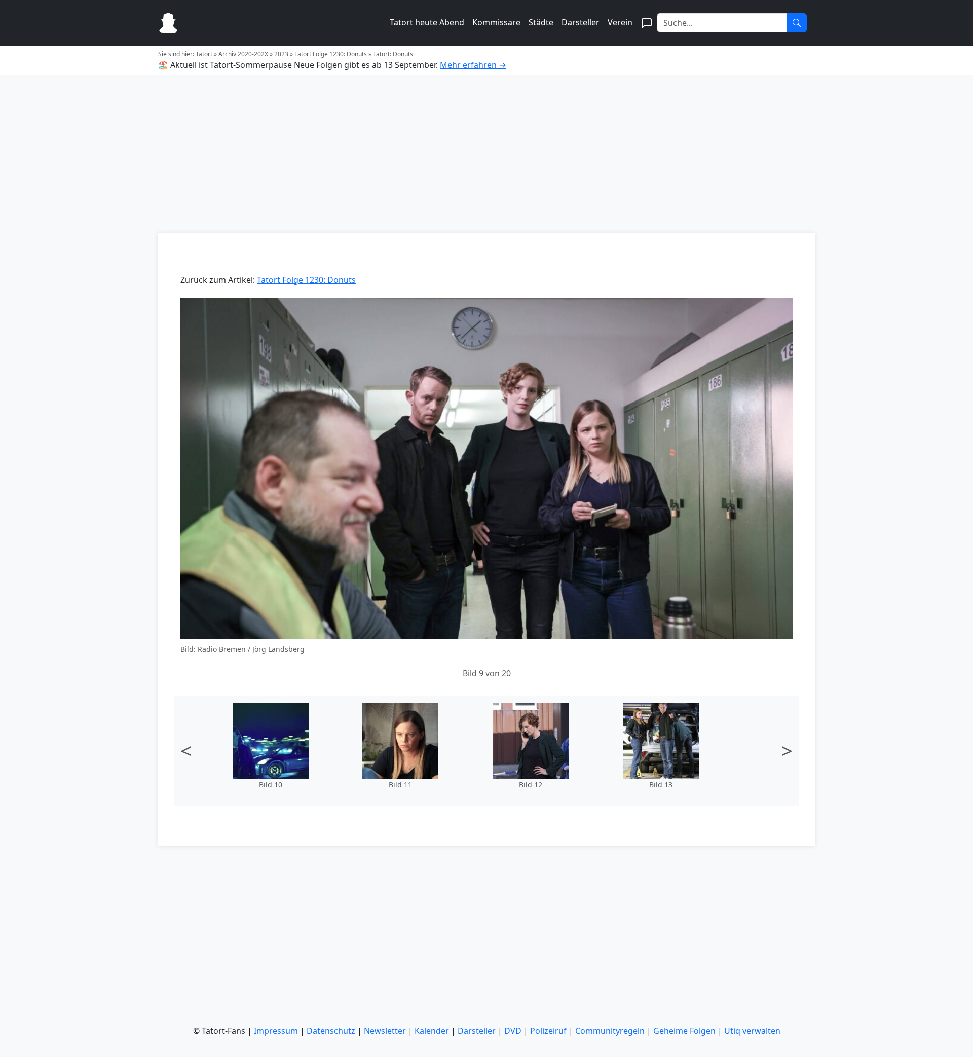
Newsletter (385, 1030)
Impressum (276, 1030)
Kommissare (496, 22)
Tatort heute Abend (427, 22)
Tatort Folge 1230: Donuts (330, 54)
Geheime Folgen (684, 1030)
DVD (512, 1030)
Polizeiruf (548, 1030)
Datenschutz (331, 1030)
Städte (541, 22)
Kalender (432, 1030)
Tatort (204, 54)
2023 (281, 54)
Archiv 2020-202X (243, 54)
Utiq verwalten (752, 1030)
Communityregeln (610, 1030)
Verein (620, 22)
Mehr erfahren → (473, 64)
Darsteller (581, 22)
